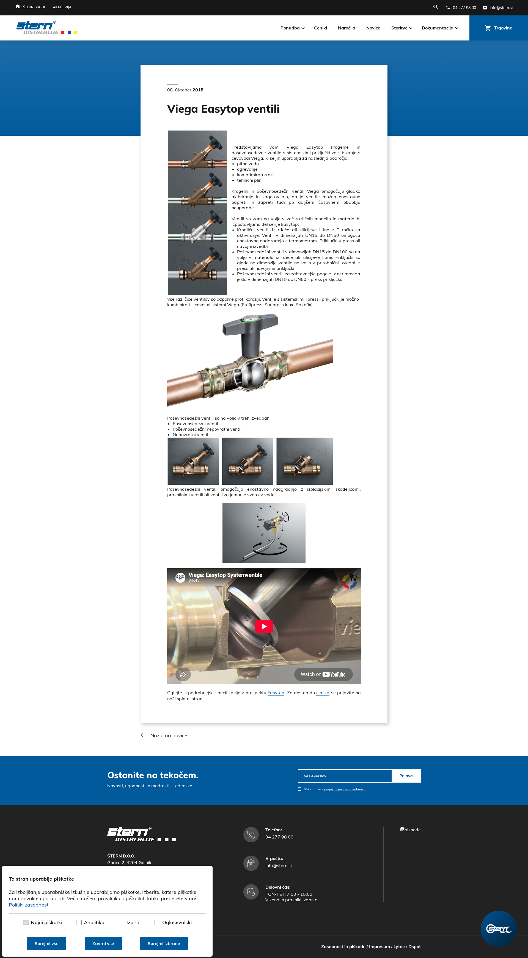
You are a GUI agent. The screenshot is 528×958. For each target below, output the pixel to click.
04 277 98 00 (279, 837)
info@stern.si (278, 865)
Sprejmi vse (47, 943)
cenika (322, 692)
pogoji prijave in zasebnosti (344, 789)
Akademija (62, 7)
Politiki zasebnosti (29, 905)
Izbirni (134, 922)
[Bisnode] (410, 829)
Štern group (34, 7)
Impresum (379, 946)
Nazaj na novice (168, 735)
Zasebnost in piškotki (343, 946)
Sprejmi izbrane (164, 943)
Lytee (399, 946)
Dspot (414, 946)
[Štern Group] (499, 929)
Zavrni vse (103, 943)
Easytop (276, 692)
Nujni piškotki (46, 922)
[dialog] (107, 911)
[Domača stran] (141, 839)
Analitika (94, 922)
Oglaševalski (177, 922)
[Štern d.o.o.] (46, 28)
